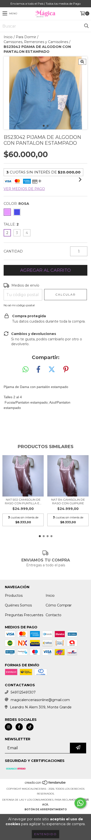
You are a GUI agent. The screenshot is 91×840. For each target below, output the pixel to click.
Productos (14, 595)
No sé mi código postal (19, 305)
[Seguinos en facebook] (19, 727)
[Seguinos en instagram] (8, 727)
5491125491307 (23, 692)
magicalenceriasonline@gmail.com (40, 700)
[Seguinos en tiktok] (29, 727)
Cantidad (13, 251)
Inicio (8, 37)
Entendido (45, 834)
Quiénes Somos (18, 605)
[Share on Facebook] (38, 369)
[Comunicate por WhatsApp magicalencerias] (80, 803)
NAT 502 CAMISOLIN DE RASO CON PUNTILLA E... (23, 501)
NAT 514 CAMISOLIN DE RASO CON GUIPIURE (68, 501)
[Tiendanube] (45, 784)
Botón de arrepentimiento (46, 809)
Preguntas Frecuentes (24, 615)
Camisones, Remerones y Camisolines (36, 42)
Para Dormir (26, 37)
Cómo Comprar (59, 605)
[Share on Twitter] (51, 369)
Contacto (53, 615)
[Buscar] (86, 26)
